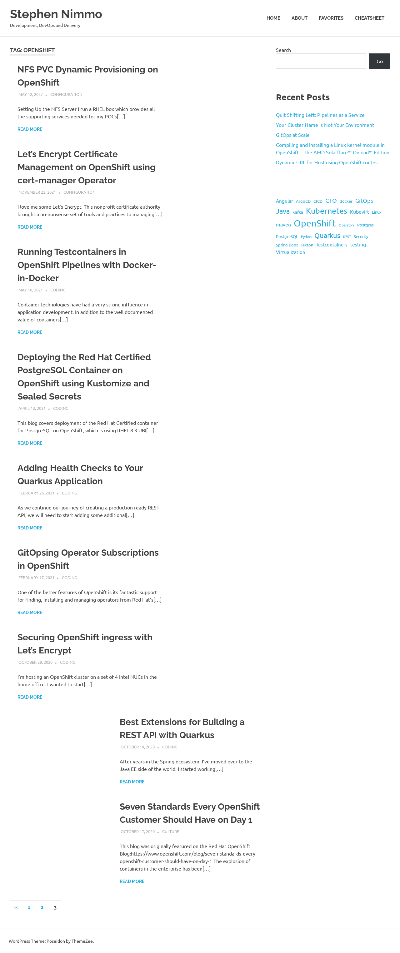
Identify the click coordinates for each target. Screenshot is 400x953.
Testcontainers (332, 244)
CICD (317, 201)
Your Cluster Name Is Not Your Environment (325, 125)
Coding (58, 289)
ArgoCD (303, 201)
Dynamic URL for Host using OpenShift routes (327, 162)
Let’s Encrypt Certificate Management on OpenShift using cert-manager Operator (87, 167)
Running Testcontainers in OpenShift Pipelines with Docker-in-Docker (87, 265)
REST (347, 236)
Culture (170, 831)
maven (283, 224)
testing (358, 244)
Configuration (66, 94)
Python (306, 236)
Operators (346, 224)
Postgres (365, 224)
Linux (377, 212)
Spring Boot (287, 244)
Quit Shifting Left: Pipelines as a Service (320, 115)
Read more (30, 129)
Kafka (297, 212)
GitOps (364, 200)
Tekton (307, 244)
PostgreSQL (287, 236)
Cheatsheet (369, 18)
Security (361, 236)
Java (283, 211)
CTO (331, 200)
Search (283, 50)
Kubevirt (359, 211)
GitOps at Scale (293, 135)
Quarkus (327, 235)
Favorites (331, 18)
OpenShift (315, 223)
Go (380, 61)
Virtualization (290, 252)
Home (273, 18)
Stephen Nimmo (56, 14)
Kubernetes (326, 211)
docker (346, 201)
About (300, 18)
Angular (284, 201)
